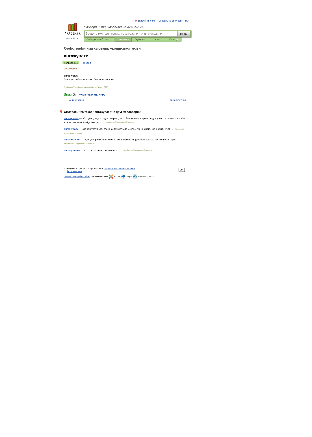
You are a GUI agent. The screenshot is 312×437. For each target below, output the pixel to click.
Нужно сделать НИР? (92, 94)
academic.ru (72, 38)
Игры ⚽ (173, 39)
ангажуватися (178, 99)
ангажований (72, 139)
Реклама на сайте (126, 168)
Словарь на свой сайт (171, 21)
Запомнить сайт (146, 21)
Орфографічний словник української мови (98, 39)
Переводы (140, 39)
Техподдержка (110, 168)
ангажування (76, 99)
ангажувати (71, 118)
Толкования (122, 39)
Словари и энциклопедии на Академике (114, 27)
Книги (156, 39)
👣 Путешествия (74, 171)
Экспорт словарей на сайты (77, 176)
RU (186, 21)
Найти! (184, 33)
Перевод (86, 62)
